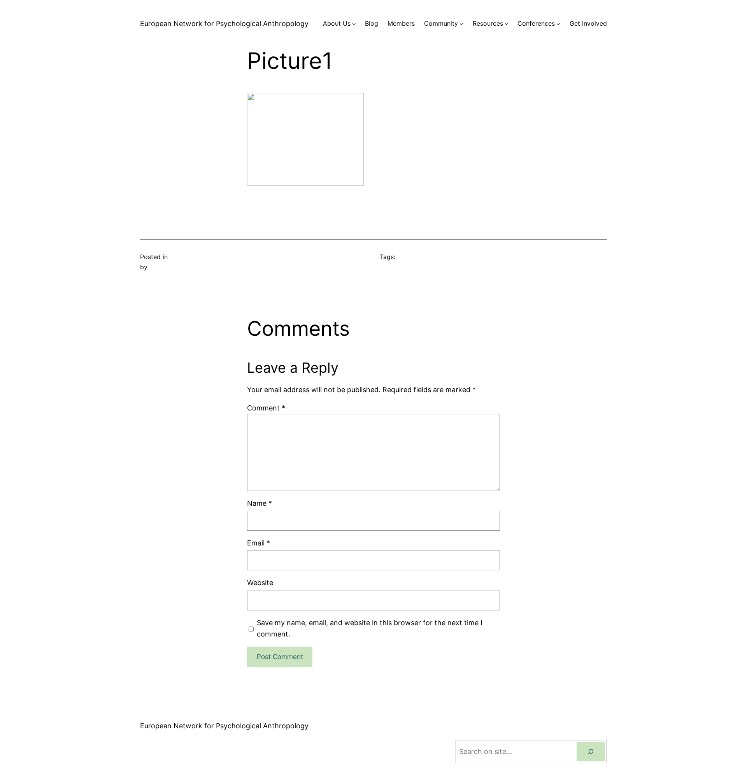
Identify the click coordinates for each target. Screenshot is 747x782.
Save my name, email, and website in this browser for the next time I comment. (369, 628)
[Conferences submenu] (558, 24)
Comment (266, 408)
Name (259, 503)
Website (260, 583)
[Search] (591, 752)
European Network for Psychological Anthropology (224, 23)
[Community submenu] (461, 24)
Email (258, 543)
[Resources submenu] (507, 24)
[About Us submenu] (354, 24)
